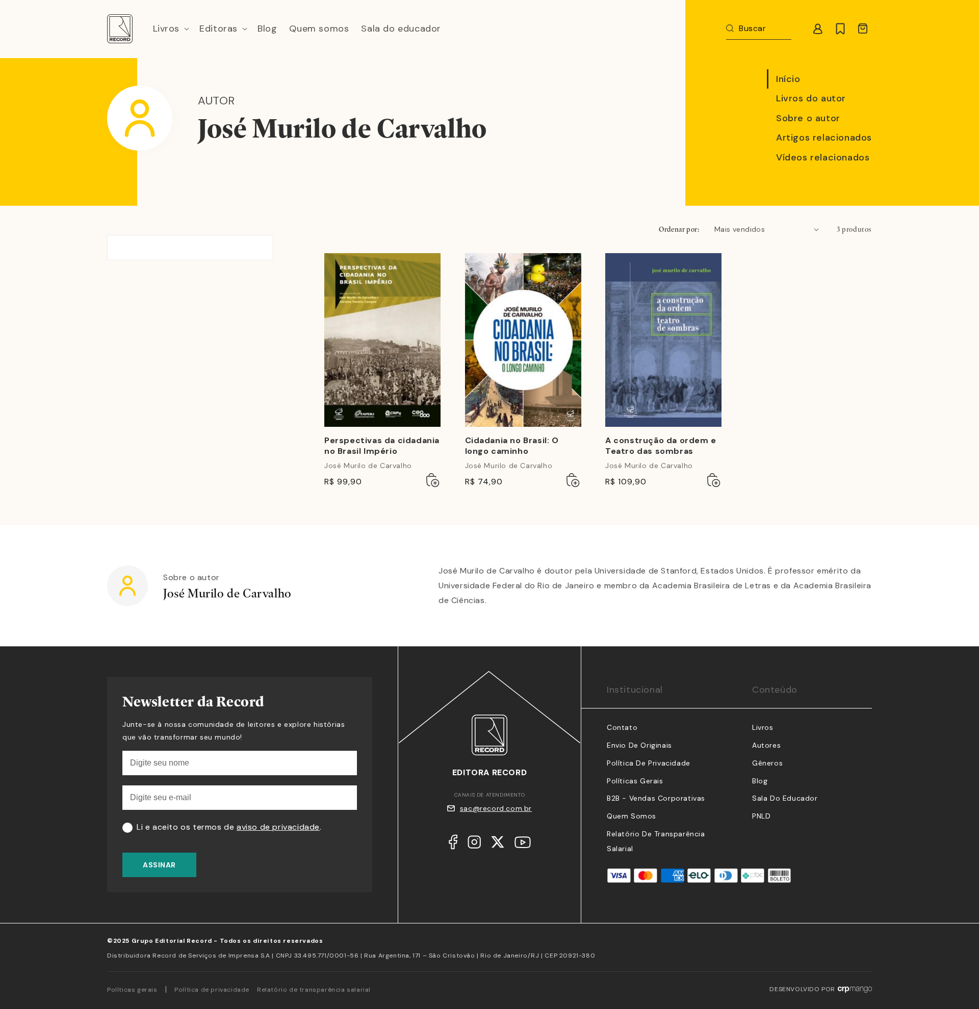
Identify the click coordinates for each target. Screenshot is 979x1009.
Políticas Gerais (635, 780)
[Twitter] (497, 844)
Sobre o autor (808, 118)
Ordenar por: (679, 229)
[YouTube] (522, 844)
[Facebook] (453, 844)
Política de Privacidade (648, 763)
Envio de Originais (639, 745)
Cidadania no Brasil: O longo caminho (512, 445)
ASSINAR (159, 864)
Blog (759, 780)
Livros (763, 727)
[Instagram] (474, 844)
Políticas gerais (132, 990)
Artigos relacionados (824, 137)
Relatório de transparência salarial (314, 990)
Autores (766, 745)
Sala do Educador (785, 798)
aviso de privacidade (278, 827)
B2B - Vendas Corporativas (656, 798)
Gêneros (767, 763)
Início (788, 79)
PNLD (761, 816)
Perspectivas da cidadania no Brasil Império (382, 445)
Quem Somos (631, 816)
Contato (622, 727)
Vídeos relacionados (822, 157)
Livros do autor (811, 98)
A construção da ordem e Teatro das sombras (660, 445)
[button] (170, 29)
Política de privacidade (211, 990)
